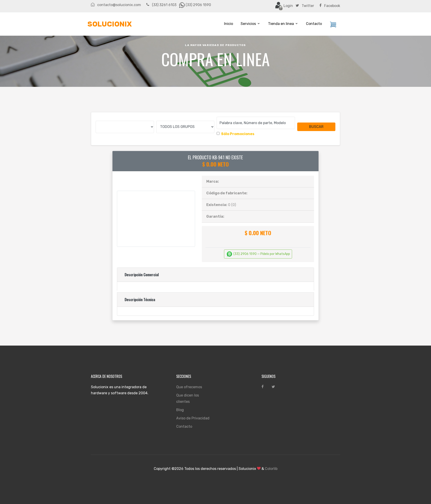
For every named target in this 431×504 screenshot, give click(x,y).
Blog (180, 410)
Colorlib (271, 469)
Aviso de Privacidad (192, 418)
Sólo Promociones (237, 134)
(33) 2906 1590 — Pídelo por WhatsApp (261, 254)
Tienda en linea (281, 24)
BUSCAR (316, 127)
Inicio (228, 24)
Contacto (314, 24)
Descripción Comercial (142, 274)
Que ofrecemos (189, 387)
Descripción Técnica (140, 299)
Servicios (248, 24)
